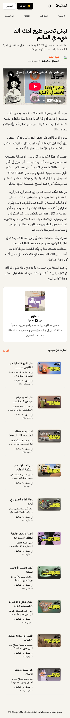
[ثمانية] (61, 6)
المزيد (6, 350)
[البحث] (49, 6)
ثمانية (45, 61)
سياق (54, 61)
